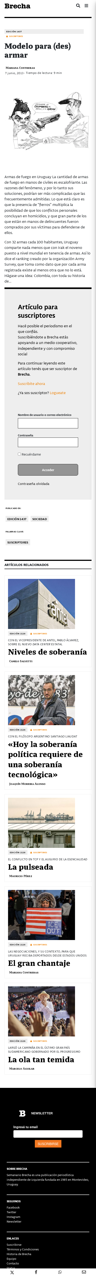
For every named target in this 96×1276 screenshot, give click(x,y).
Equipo (11, 1258)
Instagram (13, 1217)
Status (11, 1268)
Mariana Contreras (20, 67)
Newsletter (14, 1221)
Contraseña (25, 435)
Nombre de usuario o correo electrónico (44, 415)
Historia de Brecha (19, 1254)
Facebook (13, 1207)
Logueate (58, 392)
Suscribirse (14, 1244)
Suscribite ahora (31, 383)
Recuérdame (31, 454)
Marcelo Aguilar (21, 1068)
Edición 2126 (18, 633)
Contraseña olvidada (33, 483)
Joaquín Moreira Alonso (27, 784)
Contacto (13, 1263)
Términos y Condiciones (23, 1249)
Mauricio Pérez (20, 876)
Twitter (11, 1212)
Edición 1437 (14, 31)
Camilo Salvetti (20, 661)
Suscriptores (17, 542)
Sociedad (39, 519)
